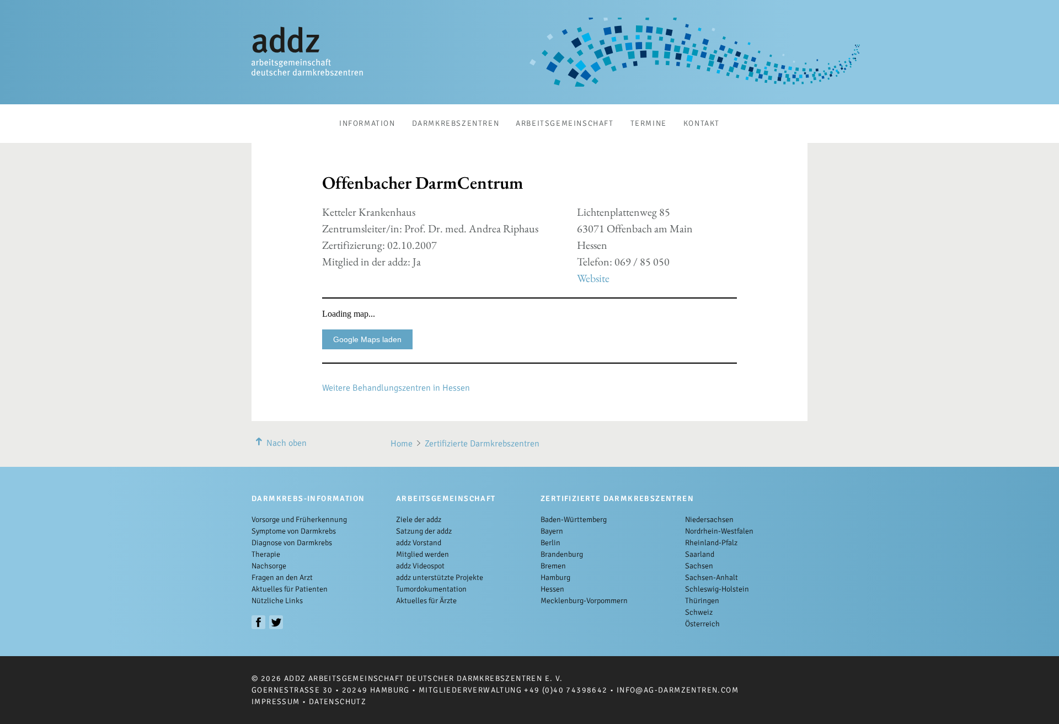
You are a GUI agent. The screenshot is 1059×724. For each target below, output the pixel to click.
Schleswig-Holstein (717, 589)
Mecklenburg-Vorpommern (584, 600)
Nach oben (286, 443)
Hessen (552, 589)
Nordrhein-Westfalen (719, 531)
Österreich (702, 624)
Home (402, 443)
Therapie (266, 554)
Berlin (550, 542)
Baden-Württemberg (574, 519)
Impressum (276, 701)
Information (367, 123)
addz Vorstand (418, 542)
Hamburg (555, 577)
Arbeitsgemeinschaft (564, 123)
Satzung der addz (424, 531)
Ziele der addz (418, 519)
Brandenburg (562, 554)
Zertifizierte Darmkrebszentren (482, 443)
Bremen (553, 566)
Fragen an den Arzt (282, 577)
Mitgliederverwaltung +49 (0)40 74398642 (513, 690)
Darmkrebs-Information (308, 498)
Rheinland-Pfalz (711, 542)
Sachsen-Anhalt (711, 577)
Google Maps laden (367, 339)
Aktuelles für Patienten (290, 589)
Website (593, 278)
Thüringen (702, 600)
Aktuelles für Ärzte (426, 600)
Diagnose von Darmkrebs (292, 542)
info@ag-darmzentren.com (678, 690)
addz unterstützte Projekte (439, 577)
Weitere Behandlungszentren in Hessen (396, 387)
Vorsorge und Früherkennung (299, 519)
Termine (648, 123)
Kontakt (701, 123)
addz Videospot (420, 566)
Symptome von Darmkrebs (294, 531)
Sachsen (699, 566)
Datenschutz (337, 701)
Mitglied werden (422, 554)
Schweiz (699, 612)
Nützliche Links (277, 600)
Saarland (699, 554)
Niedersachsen (709, 519)
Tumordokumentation (431, 589)
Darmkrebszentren (456, 123)
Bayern (552, 531)
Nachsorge (269, 566)
